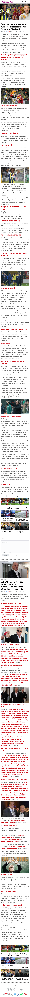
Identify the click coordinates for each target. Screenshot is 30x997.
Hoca (9, 496)
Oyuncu (18, 496)
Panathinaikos (9, 943)
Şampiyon (17, 943)
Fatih (3, 943)
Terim (23, 943)
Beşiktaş (4, 496)
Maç (13, 496)
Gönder (5, 555)
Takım (23, 496)
